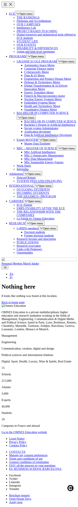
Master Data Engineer (37, 143)
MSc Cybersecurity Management (44, 155)
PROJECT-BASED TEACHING (37, 31)
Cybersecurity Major (36, 72)
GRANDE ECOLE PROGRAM (37, 61)
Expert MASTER (27, 139)
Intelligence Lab (26, 27)
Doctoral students (34, 232)
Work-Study (24, 165)
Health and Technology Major (42, 106)
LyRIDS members (27, 228)
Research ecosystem (29, 245)
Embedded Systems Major (40, 102)
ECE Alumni (24, 204)
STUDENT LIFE (27, 41)
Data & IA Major (34, 75)
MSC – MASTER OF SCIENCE (37, 148)
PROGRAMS (17, 56)
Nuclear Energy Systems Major (43, 99)
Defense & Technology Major (42, 82)
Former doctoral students (39, 235)
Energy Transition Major (39, 92)
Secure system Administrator (41, 128)
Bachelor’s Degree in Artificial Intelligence (49, 124)
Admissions (16, 173)
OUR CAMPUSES (28, 24)
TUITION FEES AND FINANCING (39, 181)
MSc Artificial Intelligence (40, 152)
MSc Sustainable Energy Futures (43, 162)
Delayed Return (26, 177)
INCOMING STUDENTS (33, 193)
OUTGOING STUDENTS (33, 189)
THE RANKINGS (28, 17)
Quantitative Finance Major (40, 109)
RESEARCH (17, 223)
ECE (12, 13)
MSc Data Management (38, 158)
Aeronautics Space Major (39, 65)
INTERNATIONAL (21, 185)
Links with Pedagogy (29, 249)
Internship (23, 169)
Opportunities (25, 252)
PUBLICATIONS (28, 242)
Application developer (37, 131)
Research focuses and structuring (36, 239)
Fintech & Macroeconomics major (44, 95)
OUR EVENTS (26, 44)
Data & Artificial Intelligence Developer (48, 135)
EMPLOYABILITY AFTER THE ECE (41, 208)
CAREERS (16, 201)
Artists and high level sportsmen (36, 51)
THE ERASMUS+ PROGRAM (36, 196)
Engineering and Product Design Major (47, 78)
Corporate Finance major (39, 68)
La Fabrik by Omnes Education (35, 218)
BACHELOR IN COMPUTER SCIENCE (43, 112)
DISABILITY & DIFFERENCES (37, 48)
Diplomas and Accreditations (34, 21)
